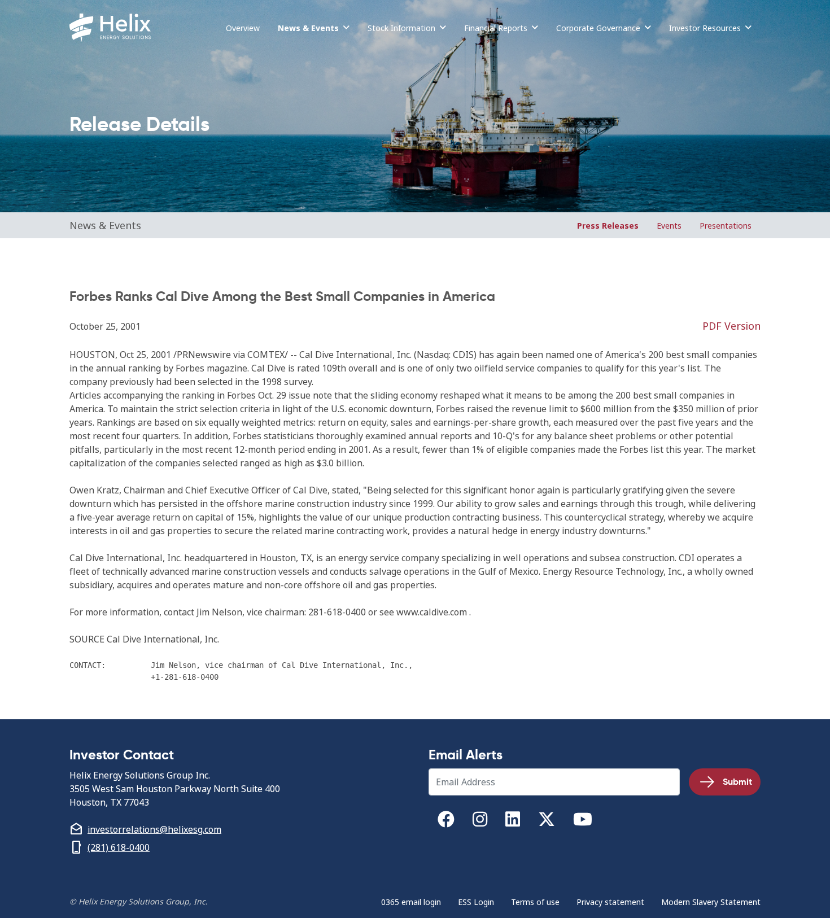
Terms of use (535, 902)
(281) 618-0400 (119, 847)
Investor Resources (705, 28)
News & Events (308, 28)
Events (669, 225)
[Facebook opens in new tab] (446, 821)
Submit (737, 782)
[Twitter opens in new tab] (546, 821)
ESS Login (476, 902)
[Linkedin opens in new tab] (512, 821)
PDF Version (731, 326)
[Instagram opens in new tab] (480, 821)
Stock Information (401, 28)
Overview (243, 28)
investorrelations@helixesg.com (154, 829)
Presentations (726, 225)
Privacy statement (610, 902)
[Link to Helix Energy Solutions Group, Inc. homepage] (112, 27)
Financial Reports (495, 28)
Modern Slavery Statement (711, 902)
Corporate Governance (598, 28)
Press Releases (608, 225)
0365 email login (411, 902)
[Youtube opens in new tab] (582, 821)
